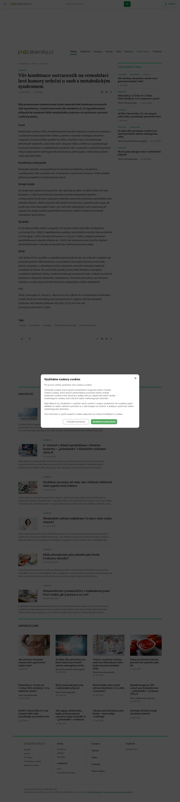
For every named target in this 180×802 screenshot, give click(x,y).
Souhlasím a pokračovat (104, 422)
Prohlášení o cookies (113, 414)
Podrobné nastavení (76, 422)
